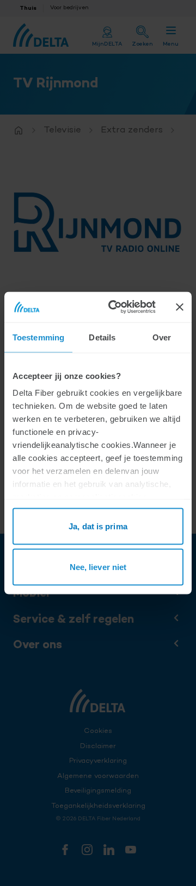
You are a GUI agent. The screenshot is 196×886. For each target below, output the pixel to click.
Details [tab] (102, 336)
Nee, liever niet (98, 567)
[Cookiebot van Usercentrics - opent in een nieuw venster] (115, 307)
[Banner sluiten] (179, 307)
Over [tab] (161, 336)
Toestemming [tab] (38, 336)
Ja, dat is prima (98, 525)
